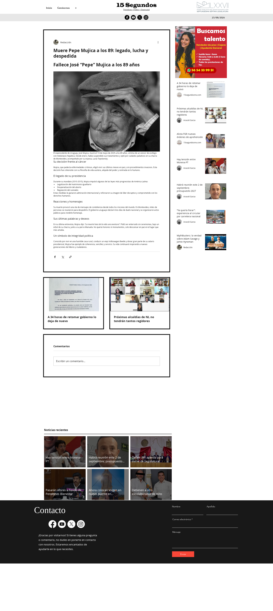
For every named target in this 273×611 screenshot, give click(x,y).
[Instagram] (146, 17)
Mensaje (176, 532)
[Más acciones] (158, 42)
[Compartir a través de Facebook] (54, 256)
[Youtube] (133, 17)
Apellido (211, 506)
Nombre (176, 506)
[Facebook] (127, 17)
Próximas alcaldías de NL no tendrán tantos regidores (134, 319)
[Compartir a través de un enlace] (70, 256)
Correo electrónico (181, 519)
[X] (139, 17)
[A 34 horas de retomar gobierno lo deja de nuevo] (73, 294)
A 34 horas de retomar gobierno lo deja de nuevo (72, 319)
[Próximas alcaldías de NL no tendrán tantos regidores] (139, 294)
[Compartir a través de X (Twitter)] (62, 256)
